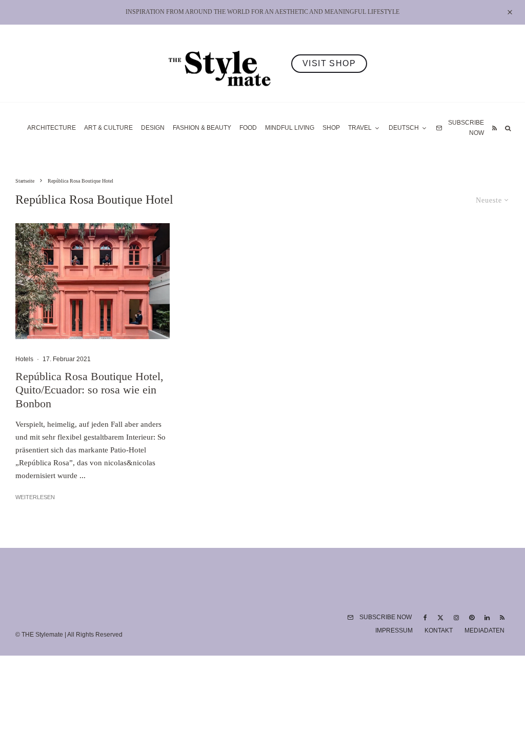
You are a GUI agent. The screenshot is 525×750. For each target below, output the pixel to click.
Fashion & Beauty (202, 127)
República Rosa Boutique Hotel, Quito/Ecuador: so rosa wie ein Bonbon (89, 390)
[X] (440, 618)
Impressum (394, 630)
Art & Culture (108, 127)
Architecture (51, 127)
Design (153, 127)
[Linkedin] (487, 618)
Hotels (24, 359)
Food (248, 127)
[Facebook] (425, 618)
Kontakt (439, 630)
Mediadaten (484, 630)
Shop (331, 127)
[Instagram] (456, 618)
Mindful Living (289, 127)
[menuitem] (408, 128)
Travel (360, 127)
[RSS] (494, 128)
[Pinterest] (471, 618)
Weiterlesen (35, 497)
